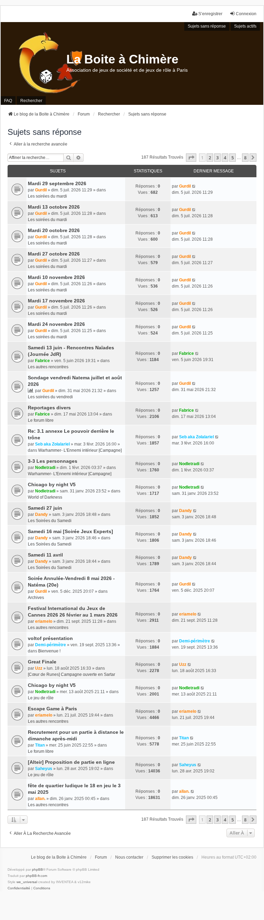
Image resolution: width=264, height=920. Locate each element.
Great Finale (42, 661)
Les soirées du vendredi (50, 396)
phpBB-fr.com (36, 876)
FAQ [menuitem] (8, 100)
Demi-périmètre (50, 644)
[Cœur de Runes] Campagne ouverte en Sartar (71, 674)
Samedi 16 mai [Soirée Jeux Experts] (70, 531)
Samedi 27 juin (45, 508)
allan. (40, 798)
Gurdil (41, 190)
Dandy (41, 514)
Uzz (38, 668)
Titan (40, 745)
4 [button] (225, 157)
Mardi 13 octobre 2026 (54, 207)
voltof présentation (50, 638)
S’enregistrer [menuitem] (210, 13)
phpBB (37, 869)
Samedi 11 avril (45, 555)
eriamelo (43, 621)
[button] (191, 157)
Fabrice (42, 360)
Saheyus (43, 768)
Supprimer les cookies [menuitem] (172, 857)
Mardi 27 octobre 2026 (54, 254)
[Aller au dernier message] (194, 186)
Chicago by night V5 (52, 484)
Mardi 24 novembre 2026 (56, 324)
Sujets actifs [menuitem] (245, 26)
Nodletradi (45, 467)
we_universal (26, 882)
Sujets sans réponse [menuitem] (207, 26)
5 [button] (232, 157)
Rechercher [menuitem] (31, 100)
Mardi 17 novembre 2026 (56, 300)
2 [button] (210, 157)
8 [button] (245, 157)
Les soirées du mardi (47, 196)
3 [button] (217, 157)
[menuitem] (19, 888)
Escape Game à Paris (52, 708)
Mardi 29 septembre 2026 (57, 183)
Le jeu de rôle (41, 698)
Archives (36, 597)
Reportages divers (49, 407)
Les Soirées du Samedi (50, 520)
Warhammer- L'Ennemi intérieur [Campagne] (80, 450)
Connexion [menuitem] (246, 13)
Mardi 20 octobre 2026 (54, 230)
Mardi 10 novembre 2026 (56, 277)
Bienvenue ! (49, 651)
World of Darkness (45, 497)
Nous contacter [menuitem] (129, 857)
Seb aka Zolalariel (52, 444)
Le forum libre (41, 420)
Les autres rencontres (48, 366)
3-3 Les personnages (52, 461)
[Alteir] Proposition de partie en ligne (71, 762)
